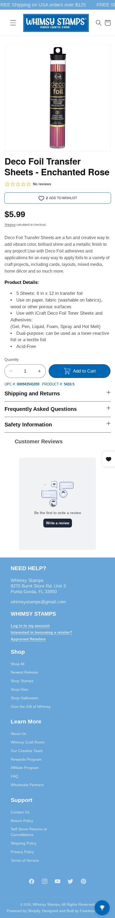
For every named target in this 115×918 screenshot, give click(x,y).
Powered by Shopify (23, 911)
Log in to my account (30, 625)
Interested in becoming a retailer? (41, 632)
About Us (18, 733)
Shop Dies (19, 689)
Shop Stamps (22, 681)
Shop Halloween (24, 698)
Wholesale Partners (27, 785)
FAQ (14, 776)
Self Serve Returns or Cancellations (29, 832)
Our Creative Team (27, 751)
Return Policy (22, 821)
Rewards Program (26, 759)
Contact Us (20, 812)
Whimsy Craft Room (28, 742)
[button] (13, 22)
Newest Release (24, 672)
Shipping (10, 224)
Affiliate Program (25, 767)
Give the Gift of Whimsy (31, 706)
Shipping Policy (23, 843)
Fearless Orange (94, 911)
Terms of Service (25, 860)
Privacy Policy (22, 852)
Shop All (17, 664)
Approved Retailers (28, 639)
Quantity (12, 359)
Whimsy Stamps (46, 904)
